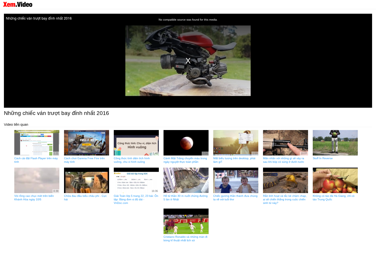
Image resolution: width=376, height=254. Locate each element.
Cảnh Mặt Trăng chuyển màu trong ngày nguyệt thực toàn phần (185, 160)
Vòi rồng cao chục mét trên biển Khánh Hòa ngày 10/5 (34, 197)
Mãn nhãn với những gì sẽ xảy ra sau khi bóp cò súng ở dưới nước (283, 160)
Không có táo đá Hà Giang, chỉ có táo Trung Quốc (333, 197)
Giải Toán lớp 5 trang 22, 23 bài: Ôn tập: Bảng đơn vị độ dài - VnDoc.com (136, 199)
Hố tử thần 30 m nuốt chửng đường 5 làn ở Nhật (186, 197)
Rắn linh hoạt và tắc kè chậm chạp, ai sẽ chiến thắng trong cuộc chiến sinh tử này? (285, 199)
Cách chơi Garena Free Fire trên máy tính (84, 160)
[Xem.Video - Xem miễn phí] (17, 4)
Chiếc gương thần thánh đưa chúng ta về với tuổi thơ (235, 197)
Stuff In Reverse (323, 158)
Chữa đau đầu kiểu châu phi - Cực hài (85, 197)
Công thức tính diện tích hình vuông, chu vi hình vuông (132, 160)
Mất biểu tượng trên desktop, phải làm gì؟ (234, 160)
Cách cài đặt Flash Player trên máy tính (36, 160)
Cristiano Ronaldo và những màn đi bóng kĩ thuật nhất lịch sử (185, 238)
